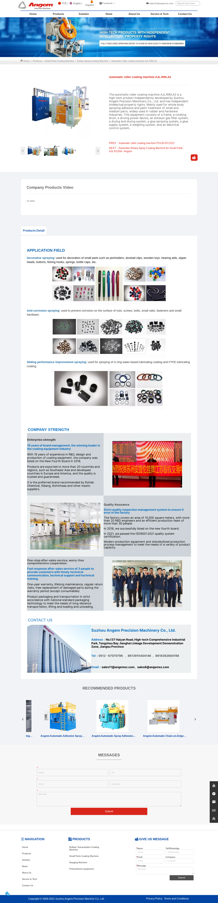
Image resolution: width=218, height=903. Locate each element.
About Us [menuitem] (134, 14)
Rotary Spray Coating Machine (92, 61)
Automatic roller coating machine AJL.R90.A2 (134, 61)
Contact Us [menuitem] (185, 14)
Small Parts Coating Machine (59, 61)
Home (26, 61)
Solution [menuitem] (84, 14)
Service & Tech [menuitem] (159, 14)
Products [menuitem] (58, 14)
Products (37, 61)
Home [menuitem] (33, 14)
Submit (109, 811)
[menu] (108, 14)
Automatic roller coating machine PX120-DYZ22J (146, 143)
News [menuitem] (109, 14)
